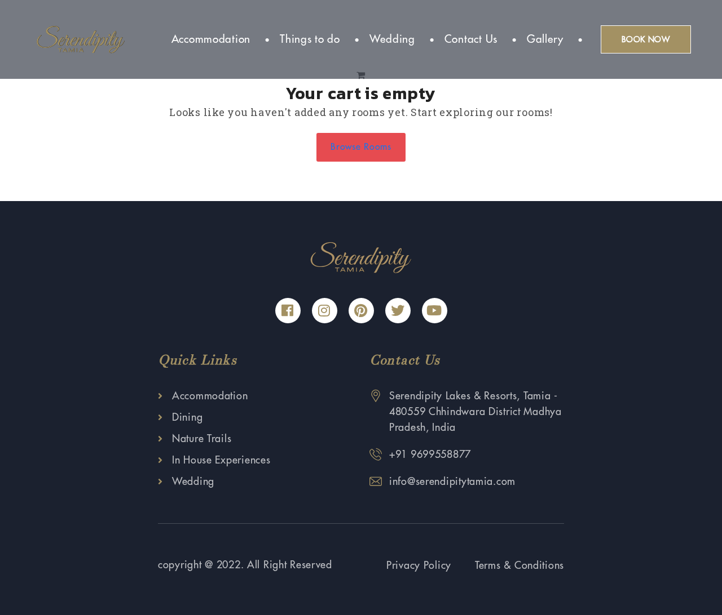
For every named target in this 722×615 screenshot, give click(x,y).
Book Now (646, 39)
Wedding (392, 39)
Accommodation (210, 39)
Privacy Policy (418, 565)
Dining (187, 417)
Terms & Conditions (519, 565)
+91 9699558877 (430, 454)
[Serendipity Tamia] (80, 38)
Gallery (545, 39)
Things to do (310, 39)
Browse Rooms (361, 146)
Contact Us (471, 39)
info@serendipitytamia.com (452, 481)
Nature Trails (201, 439)
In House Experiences (221, 460)
